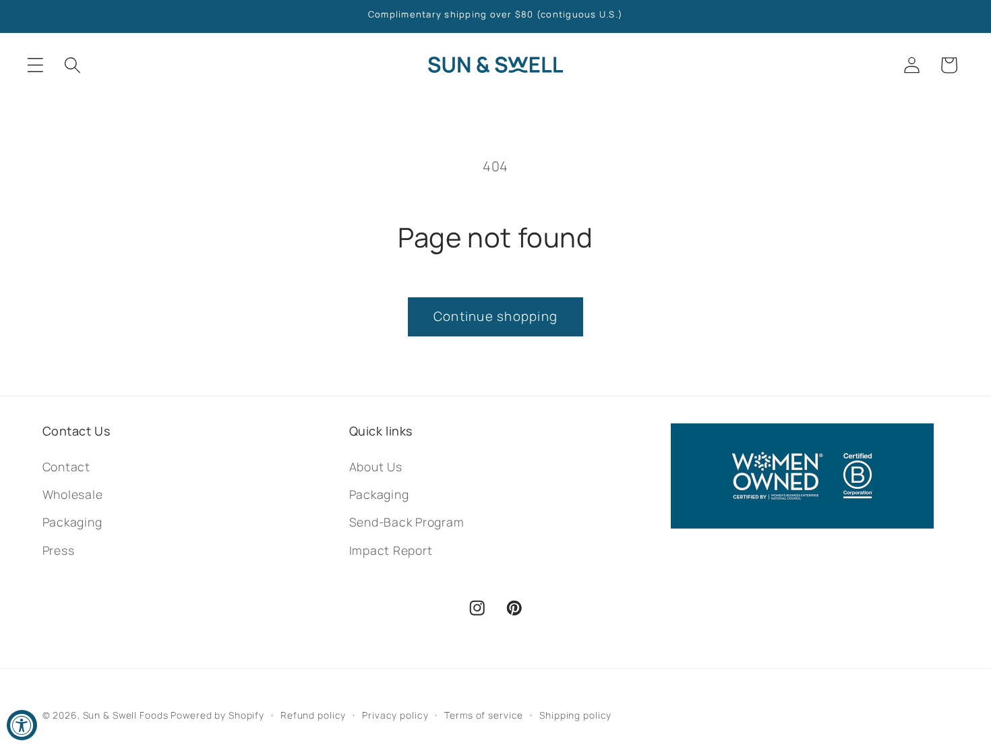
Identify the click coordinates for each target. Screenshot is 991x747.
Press (58, 550)
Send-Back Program (406, 522)
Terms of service (483, 715)
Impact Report (391, 550)
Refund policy (313, 715)
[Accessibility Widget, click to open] (22, 725)
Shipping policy (575, 715)
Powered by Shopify (217, 715)
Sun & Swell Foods (126, 715)
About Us (375, 466)
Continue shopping (495, 316)
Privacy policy (395, 715)
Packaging (72, 522)
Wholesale (72, 494)
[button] (35, 65)
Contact (66, 466)
